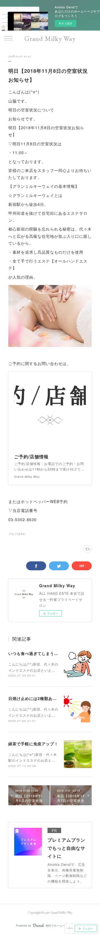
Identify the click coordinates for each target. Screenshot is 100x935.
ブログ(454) (17, 534)
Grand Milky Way (50, 38)
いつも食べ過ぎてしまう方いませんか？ (45, 653)
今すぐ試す (65, 23)
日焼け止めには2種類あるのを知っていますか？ (53, 698)
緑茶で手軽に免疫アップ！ (33, 743)
